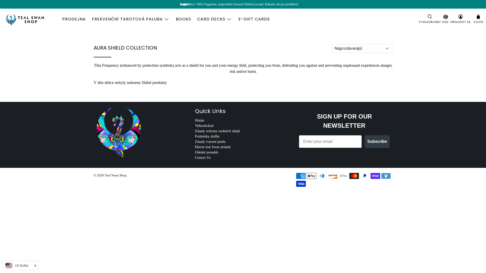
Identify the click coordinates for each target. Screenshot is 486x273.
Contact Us (203, 158)
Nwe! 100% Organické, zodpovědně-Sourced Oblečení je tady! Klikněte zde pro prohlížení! (243, 4)
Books (183, 19)
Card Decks (211, 19)
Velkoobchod (204, 126)
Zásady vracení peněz (210, 142)
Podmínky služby (207, 136)
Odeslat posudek (206, 152)
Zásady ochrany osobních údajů (217, 131)
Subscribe (377, 141)
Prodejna (74, 19)
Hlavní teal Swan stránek (213, 147)
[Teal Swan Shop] (31, 19)
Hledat (199, 120)
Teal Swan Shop (116, 175)
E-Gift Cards (254, 19)
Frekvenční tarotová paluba (127, 19)
